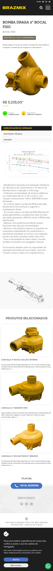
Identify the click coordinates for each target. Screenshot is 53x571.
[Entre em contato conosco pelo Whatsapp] (48, 566)
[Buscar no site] (41, 8)
